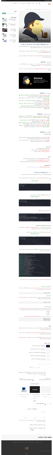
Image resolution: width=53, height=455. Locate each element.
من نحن (19, 3)
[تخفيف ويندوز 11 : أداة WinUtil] (24, 389)
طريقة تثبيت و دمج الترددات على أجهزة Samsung (13, 35)
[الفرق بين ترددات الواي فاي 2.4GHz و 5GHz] (4, 20)
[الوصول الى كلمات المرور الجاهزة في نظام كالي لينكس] (48, 356)
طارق (45, 370)
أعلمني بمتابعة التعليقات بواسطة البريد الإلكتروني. (37, 424)
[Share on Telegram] (30, 367)
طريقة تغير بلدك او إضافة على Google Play (12, 24)
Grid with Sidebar (45, 9)
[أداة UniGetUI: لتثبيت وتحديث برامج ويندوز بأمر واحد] (35, 389)
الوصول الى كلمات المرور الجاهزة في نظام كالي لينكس (37, 355)
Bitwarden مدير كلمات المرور (46, 394)
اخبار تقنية (33, 3)
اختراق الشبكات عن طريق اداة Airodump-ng (38, 345)
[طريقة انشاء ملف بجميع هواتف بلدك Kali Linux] (48, 359)
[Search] (2, 4)
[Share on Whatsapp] (31, 367)
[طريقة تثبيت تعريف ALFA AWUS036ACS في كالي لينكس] (48, 353)
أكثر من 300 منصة (42, 65)
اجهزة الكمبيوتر (23, 3)
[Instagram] (3, 0)
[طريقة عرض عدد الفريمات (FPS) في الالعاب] (4, 30)
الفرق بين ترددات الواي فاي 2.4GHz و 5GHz (12, 19)
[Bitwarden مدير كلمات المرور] (46, 389)
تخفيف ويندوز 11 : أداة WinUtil (24, 394)
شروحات (50, 44)
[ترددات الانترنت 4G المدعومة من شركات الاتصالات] (4, 41)
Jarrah (45, 403)
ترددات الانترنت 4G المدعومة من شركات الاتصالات (12, 40)
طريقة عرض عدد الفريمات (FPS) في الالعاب (13, 30)
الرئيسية (50, 9)
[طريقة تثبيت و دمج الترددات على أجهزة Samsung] (4, 35)
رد (45, 406)
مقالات (36, 3)
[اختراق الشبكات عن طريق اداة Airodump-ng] (48, 346)
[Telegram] (2, 0)
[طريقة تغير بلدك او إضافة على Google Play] (4, 25)
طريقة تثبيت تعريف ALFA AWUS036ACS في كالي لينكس (37, 352)
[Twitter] (4, 0)
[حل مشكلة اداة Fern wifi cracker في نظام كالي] (48, 349)
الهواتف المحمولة (28, 3)
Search (4, 13)
